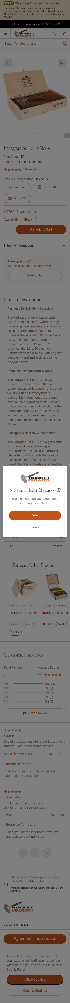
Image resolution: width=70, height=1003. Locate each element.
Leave (35, 527)
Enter (35, 515)
